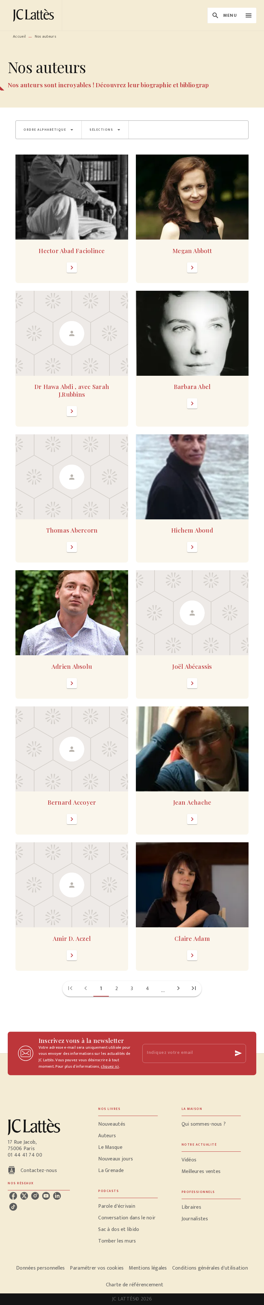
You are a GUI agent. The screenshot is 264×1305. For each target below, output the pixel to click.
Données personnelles (40, 1268)
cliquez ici (110, 1066)
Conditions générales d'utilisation (210, 1268)
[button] (48, 130)
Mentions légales (148, 1268)
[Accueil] (35, 15)
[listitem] (13, 1195)
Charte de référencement (134, 1285)
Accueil (19, 36)
